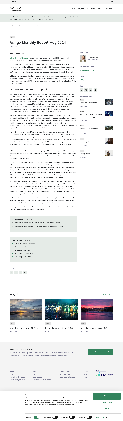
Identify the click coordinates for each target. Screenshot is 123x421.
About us (108, 9)
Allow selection (107, 402)
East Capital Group (67, 377)
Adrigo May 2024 (87, 70)
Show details (100, 417)
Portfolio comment (92, 80)
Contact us (37, 377)
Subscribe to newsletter (102, 352)
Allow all (107, 396)
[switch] (55, 417)
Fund (73, 9)
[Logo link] (15, 9)
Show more (107, 294)
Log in (111, 1)
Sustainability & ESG (94, 9)
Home (12, 371)
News (35, 371)
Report (12, 37)
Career (85, 371)
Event (81, 100)
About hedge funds (17, 380)
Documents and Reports (42, 380)
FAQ (34, 374)
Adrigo (12, 25)
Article (82, 139)
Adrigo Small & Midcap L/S (19, 58)
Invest (85, 374)
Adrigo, (82, 80)
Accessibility (65, 374)
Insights (81, 9)
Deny (107, 408)
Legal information (67, 371)
